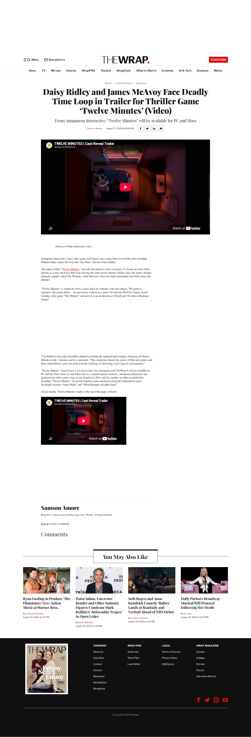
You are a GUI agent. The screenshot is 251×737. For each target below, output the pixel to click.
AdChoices (168, 664)
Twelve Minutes (70, 269)
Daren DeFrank (85, 622)
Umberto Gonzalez (35, 613)
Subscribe (218, 59)
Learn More (134, 664)
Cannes (200, 651)
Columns (167, 70)
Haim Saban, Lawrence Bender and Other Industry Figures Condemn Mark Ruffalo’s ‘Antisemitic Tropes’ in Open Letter (99, 607)
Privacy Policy (169, 657)
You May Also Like (125, 556)
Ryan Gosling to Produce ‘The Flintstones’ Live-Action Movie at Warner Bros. (46, 603)
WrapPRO (88, 70)
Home (108, 83)
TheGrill (105, 70)
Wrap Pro (135, 645)
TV (44, 70)
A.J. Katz (188, 613)
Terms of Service (171, 651)
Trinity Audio (73, 246)
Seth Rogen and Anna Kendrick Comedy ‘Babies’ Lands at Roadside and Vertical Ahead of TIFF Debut (151, 605)
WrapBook (99, 688)
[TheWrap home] (125, 59)
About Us (98, 651)
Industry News (124, 83)
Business (202, 70)
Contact (97, 664)
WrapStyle (123, 70)
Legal (166, 645)
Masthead (98, 676)
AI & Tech (185, 70)
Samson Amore (94, 128)
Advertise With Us (206, 676)
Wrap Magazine (207, 645)
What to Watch (146, 70)
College (200, 657)
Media (218, 70)
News (32, 70)
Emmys (200, 664)
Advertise (98, 657)
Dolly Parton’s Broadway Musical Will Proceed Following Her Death (200, 603)
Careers (97, 670)
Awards (71, 70)
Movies (56, 70)
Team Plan (133, 657)
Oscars (200, 670)
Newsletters (57, 59)
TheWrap (99, 645)
